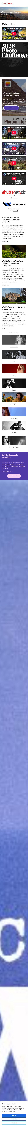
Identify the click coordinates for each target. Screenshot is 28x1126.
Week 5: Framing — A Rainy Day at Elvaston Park (13, 308)
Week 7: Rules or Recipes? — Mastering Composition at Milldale (11, 219)
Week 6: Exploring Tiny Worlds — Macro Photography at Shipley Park (12, 263)
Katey (13, 375)
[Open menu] (26, 3)
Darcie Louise (14, 418)
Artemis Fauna (14, 347)
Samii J (14, 390)
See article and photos (14, 476)
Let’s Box (14, 432)
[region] (14, 1113)
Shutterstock (14, 198)
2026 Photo (9, 47)
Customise (14, 1119)
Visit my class (11, 107)
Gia (14, 361)
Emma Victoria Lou (14, 447)
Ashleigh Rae (14, 404)
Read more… (5, 241)
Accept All (14, 1115)
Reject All (14, 1123)
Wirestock (15, 211)
